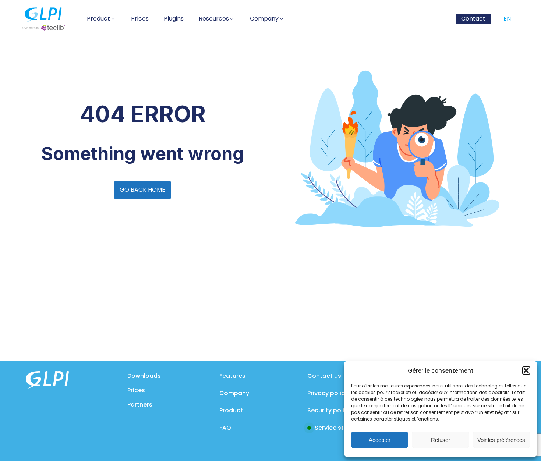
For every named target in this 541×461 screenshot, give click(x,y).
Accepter (379, 440)
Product (231, 410)
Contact (473, 18)
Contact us (324, 376)
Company (234, 393)
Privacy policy (327, 393)
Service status (336, 427)
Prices (136, 390)
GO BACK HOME (142, 189)
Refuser (440, 440)
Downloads (144, 376)
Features (232, 376)
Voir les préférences (501, 440)
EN (507, 18)
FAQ (225, 427)
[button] (526, 370)
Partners (139, 404)
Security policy (329, 410)
